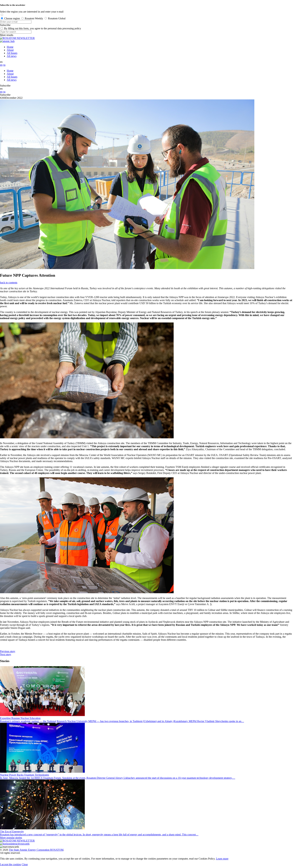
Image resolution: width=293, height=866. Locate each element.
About (10, 50)
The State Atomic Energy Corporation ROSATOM (36, 849)
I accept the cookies (10, 864)
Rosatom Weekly (34, 18)
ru (4, 64)
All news (11, 56)
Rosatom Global (56, 18)
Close (25, 864)
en (1, 64)
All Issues (12, 53)
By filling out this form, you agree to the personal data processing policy (42, 28)
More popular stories (11, 837)
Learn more (222, 858)
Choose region (12, 18)
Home (10, 46)
